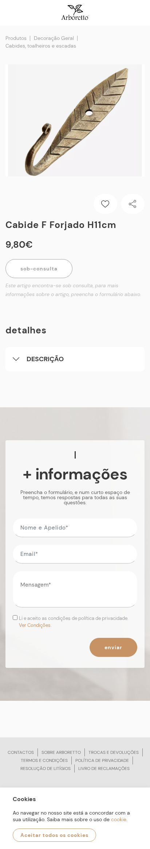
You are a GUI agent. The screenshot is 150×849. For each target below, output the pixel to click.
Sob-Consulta (39, 268)
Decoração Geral (54, 38)
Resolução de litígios (45, 768)
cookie (118, 819)
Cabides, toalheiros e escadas (40, 45)
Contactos (21, 752)
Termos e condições (44, 760)
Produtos (16, 38)
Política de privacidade (102, 760)
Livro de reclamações (104, 768)
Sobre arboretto (61, 752)
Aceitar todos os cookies (54, 835)
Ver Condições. (35, 625)
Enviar (113, 647)
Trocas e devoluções (113, 752)
